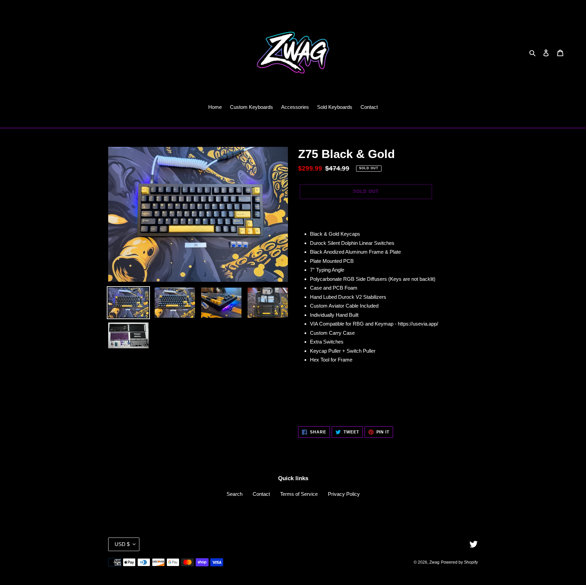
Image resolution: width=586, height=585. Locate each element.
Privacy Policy (344, 494)
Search (234, 494)
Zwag (434, 562)
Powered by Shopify (459, 562)
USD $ (122, 544)
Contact (261, 494)
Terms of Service (299, 494)
